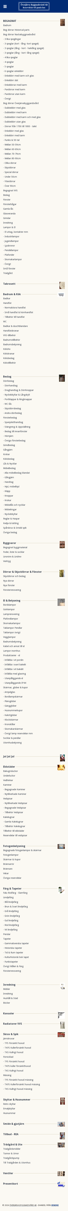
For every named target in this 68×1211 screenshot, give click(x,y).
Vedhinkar (8, 780)
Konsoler (8, 1013)
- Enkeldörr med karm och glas (18, 75)
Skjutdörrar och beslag (14, 576)
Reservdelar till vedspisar (15, 835)
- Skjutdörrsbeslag (12, 408)
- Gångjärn (8, 477)
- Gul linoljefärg (10, 920)
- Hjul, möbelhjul (11, 486)
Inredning (8, 222)
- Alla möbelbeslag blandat (16, 473)
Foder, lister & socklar (13, 552)
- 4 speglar (8, 62)
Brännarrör (8, 864)
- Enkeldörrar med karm (15, 85)
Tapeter (7, 939)
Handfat (7, 303)
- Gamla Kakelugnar (13, 821)
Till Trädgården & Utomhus (16, 1162)
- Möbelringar (10, 509)
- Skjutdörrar (9, 167)
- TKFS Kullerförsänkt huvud (17, 1047)
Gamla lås (8, 209)
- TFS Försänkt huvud (13, 1043)
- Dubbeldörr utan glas (14, 121)
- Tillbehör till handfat (14, 317)
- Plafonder (8, 255)
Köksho (6, 349)
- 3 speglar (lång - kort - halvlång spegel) (23, 48)
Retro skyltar (9, 1104)
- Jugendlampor (11, 241)
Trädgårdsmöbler (11, 1149)
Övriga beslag (10, 532)
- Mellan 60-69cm (12, 149)
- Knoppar (8, 495)
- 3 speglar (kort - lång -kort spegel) (21, 43)
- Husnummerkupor (13, 710)
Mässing (7, 1075)
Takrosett (9, 283)
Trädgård (7, 273)
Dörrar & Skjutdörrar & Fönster (22, 571)
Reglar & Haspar (11, 518)
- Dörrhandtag (10, 385)
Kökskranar (8, 353)
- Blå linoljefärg (10, 902)
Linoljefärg (8, 897)
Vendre (55, 1205)
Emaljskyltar (9, 1108)
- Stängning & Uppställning (16, 427)
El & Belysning (11, 600)
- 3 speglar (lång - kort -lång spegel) (21, 53)
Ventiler (8, 1173)
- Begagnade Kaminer (14, 789)
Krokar (6, 454)
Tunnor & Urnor (11, 1153)
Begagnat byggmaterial (15, 547)
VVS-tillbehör (9, 335)
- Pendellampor (10, 250)
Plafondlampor (10, 618)
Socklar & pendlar (12, 738)
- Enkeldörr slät (10, 80)
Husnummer (9, 1113)
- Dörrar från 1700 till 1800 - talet (20, 126)
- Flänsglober (9, 701)
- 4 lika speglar (10, 57)
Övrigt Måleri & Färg (13, 966)
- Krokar (7, 500)
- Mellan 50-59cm (12, 144)
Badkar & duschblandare (15, 326)
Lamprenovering (11, 614)
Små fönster (9, 268)
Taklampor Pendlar (12, 628)
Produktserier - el (11, 655)
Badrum (7, 25)
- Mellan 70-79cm (12, 154)
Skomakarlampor (11, 623)
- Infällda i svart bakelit (14, 664)
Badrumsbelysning (12, 344)
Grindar (7, 218)
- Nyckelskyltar (10, 514)
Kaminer (7, 785)
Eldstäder (9, 766)
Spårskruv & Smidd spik (15, 528)
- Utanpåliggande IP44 (14, 683)
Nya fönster (9, 585)
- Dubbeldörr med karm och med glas (22, 117)
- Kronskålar (9, 724)
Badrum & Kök (12, 294)
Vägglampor (9, 637)
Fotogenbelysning (14, 846)
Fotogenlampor (11, 855)
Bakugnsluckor (10, 771)
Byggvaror (9, 543)
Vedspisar (7, 798)
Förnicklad (8, 1057)
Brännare (7, 869)
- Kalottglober (10, 715)
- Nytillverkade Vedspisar (15, 803)
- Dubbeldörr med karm (15, 112)
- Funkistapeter (10, 961)
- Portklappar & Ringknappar (17, 399)
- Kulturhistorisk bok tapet (16, 957)
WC (5, 321)
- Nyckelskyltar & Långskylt (16, 394)
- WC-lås (7, 404)
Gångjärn (7, 449)
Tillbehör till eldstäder (13, 831)
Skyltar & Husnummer (16, 1099)
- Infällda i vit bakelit (13, 669)
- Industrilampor (11, 236)
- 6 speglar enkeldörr (13, 71)
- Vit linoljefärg (10, 929)
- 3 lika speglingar (12, 39)
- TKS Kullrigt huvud (13, 1052)
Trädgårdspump (11, 1158)
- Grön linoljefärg (11, 916)
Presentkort (10, 1183)
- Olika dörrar (9, 163)
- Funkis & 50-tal (11, 140)
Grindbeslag (9, 445)
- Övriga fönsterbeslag (14, 440)
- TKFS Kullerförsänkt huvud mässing (21, 1084)
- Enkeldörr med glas (13, 131)
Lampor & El (9, 227)
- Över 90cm (9, 186)
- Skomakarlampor (12, 259)
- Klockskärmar (10, 719)
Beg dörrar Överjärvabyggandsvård (21, 103)
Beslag (6, 195)
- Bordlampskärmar (13, 696)
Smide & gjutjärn (13, 1123)
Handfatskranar (11, 330)
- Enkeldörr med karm (14, 135)
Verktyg (7, 561)
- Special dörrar (10, 172)
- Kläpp (6, 491)
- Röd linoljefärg (11, 925)
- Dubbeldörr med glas (14, 108)
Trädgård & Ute (12, 1144)
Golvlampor (9, 609)
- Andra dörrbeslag (12, 413)
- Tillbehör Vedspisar (13, 812)
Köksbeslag (8, 358)
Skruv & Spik (10, 1034)
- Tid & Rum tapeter (13, 952)
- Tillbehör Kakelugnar (14, 826)
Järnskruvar (8, 1038)
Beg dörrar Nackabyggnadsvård (19, 34)
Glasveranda (9, 213)
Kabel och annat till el (14, 646)
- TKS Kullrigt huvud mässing (17, 1089)
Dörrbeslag (8, 381)
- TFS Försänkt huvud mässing (18, 1080)
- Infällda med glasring (14, 673)
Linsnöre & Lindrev (12, 556)
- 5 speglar (8, 66)
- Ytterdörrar (9, 181)
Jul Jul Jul (8, 756)
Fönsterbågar (9, 204)
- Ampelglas (9, 692)
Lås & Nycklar (10, 463)
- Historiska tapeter (12, 948)
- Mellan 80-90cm (12, 158)
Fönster (6, 199)
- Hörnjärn (8, 436)
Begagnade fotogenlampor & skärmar (22, 850)
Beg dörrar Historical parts (16, 30)
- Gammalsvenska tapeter (16, 943)
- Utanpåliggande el (13, 678)
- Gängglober (9, 706)
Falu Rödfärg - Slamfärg (15, 893)
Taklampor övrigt (11, 632)
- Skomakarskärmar (13, 729)
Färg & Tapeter (12, 888)
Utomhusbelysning (12, 742)
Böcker (6, 1003)
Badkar (6, 298)
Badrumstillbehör (11, 340)
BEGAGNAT (9, 20)
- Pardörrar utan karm (14, 94)
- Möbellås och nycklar (14, 505)
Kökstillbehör (9, 363)
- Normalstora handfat (14, 307)
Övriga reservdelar (12, 878)
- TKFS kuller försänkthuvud (17, 1066)
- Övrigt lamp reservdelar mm (18, 733)
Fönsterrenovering (12, 590)
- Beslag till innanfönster (15, 431)
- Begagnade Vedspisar (14, 807)
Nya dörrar (8, 580)
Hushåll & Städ (10, 998)
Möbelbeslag (9, 468)
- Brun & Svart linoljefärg (15, 906)
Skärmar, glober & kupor (15, 687)
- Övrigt (7, 98)
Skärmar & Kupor (12, 859)
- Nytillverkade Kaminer (14, 794)
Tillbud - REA (10, 1134)
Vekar (6, 873)
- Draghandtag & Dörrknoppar (18, 390)
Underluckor (9, 775)
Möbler (6, 989)
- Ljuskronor (9, 245)
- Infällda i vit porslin (13, 660)
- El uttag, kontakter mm (15, 232)
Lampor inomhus (11, 651)
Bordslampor (9, 605)
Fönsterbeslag (10, 417)
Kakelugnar (9, 817)
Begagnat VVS (10, 190)
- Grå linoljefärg (11, 911)
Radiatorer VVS (12, 1023)
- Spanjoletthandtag (13, 422)
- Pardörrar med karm (14, 89)
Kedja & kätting (11, 523)
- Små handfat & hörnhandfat (18, 312)
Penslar (6, 934)
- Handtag (8, 482)
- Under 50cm (10, 176)
